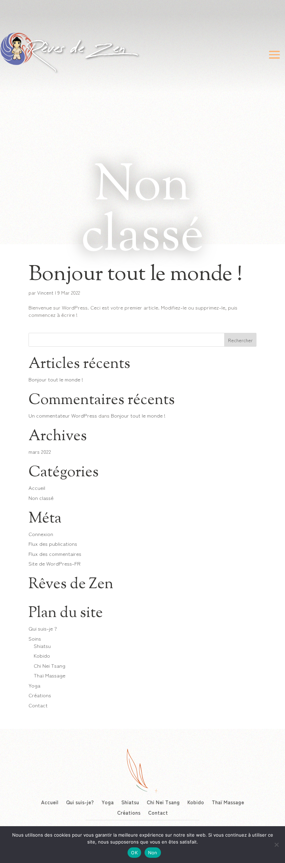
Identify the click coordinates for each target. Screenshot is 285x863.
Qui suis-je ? (42, 628)
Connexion (40, 533)
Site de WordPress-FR (54, 563)
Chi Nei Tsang (49, 665)
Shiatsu (42, 645)
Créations (39, 695)
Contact (38, 705)
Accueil (36, 487)
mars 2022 (39, 451)
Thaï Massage (49, 675)
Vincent (45, 292)
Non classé (41, 497)
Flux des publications (52, 543)
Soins (34, 638)
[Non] (276, 844)
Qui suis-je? (80, 801)
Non (152, 852)
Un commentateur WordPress (62, 415)
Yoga (34, 685)
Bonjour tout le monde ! (135, 275)
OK (134, 852)
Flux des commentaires (54, 553)
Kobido (42, 655)
